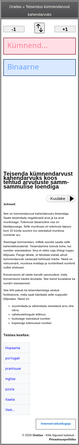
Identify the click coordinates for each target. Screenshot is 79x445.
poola (9, 389)
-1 (14, 29)
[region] (39, 113)
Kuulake (57, 198)
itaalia (10, 399)
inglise (10, 379)
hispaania (12, 348)
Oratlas (15, 7)
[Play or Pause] (73, 198)
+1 (65, 29)
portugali (12, 358)
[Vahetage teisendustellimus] (40, 32)
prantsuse (13, 368)
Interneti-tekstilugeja (56, 423)
